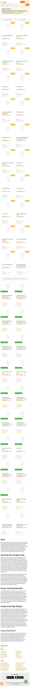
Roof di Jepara (19, 664)
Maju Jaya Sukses (5, 43)
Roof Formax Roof (19, 656)
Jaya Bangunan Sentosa (21, 43)
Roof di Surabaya (4, 670)
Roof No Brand (4, 651)
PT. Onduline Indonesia (20, 507)
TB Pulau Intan (5, 303)
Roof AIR (17, 655)
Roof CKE (3, 657)
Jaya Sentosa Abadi (20, 120)
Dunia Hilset (4, 196)
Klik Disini (20, 13)
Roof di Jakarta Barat (5, 665)
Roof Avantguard (4, 656)
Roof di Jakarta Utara (5, 664)
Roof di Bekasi (19, 666)
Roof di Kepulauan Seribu (21, 669)
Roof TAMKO (3, 652)
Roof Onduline (19, 651)
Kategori (3, 4)
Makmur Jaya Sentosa (20, 69)
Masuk (27, 1)
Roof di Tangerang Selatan (21, 668)
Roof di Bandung (4, 669)
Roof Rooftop (3, 653)
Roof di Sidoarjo (4, 662)
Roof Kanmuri (18, 652)
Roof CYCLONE (19, 657)
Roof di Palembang (20, 670)
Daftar (22, 1)
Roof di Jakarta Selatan (20, 662)
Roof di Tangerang (5, 668)
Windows (3, 646)
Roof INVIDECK (4, 655)
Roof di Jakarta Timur (5, 666)
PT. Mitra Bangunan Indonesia (22, 272)
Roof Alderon (18, 653)
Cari (27, 4)
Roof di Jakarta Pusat (20, 665)
